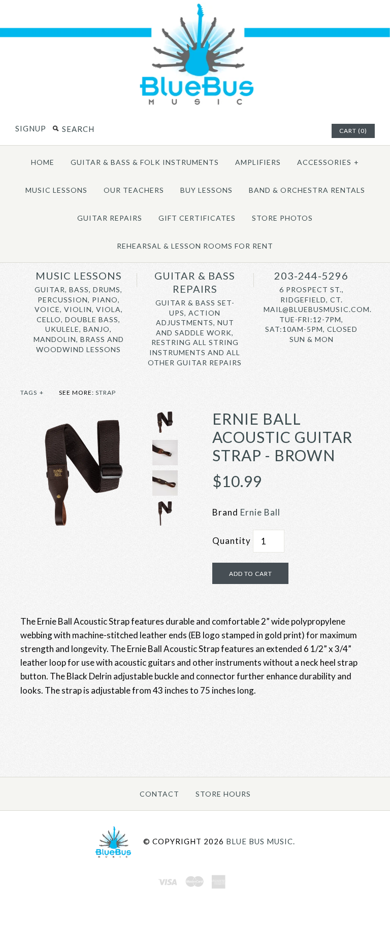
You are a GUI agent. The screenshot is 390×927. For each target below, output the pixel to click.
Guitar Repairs (109, 218)
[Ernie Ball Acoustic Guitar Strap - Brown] (83, 416)
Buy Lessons (206, 190)
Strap (105, 392)
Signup (30, 128)
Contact (159, 793)
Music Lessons (56, 190)
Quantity (231, 540)
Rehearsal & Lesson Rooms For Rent (195, 246)
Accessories (328, 162)
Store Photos (282, 218)
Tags (32, 392)
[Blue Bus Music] (195, 104)
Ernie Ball (260, 512)
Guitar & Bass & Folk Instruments (145, 162)
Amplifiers (258, 162)
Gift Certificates (197, 218)
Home (42, 162)
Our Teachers (134, 190)
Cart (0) (353, 130)
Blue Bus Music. (260, 841)
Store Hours (223, 793)
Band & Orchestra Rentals (307, 190)
